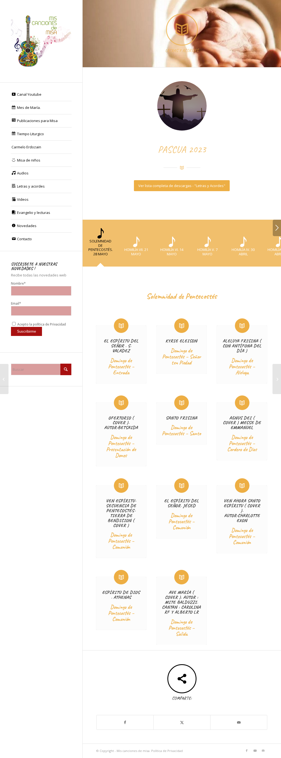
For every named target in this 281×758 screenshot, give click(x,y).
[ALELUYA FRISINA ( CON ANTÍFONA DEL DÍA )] (242, 325)
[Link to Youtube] (255, 750)
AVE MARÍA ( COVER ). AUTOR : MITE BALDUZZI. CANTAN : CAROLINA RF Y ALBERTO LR (181, 602)
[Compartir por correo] (238, 722)
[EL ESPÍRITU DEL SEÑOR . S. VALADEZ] (121, 325)
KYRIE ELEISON (181, 341)
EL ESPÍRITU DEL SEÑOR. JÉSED (181, 503)
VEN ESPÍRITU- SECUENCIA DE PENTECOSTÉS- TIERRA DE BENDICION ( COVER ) (121, 513)
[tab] (100, 245)
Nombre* (18, 283)
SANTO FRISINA (181, 418)
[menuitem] (41, 94)
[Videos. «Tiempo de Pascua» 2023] (4, 379)
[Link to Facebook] (247, 750)
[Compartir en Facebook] (125, 722)
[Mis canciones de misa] (41, 41)
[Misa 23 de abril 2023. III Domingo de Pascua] (276, 379)
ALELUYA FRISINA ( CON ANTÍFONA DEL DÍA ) (242, 345)
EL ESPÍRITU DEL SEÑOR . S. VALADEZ (121, 345)
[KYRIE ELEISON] (181, 325)
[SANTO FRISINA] (181, 402)
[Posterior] (277, 228)
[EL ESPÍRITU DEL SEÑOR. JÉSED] (181, 485)
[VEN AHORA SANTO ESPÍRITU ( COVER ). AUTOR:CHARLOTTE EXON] (242, 485)
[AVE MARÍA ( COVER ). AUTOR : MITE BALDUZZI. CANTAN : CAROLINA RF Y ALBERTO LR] (181, 577)
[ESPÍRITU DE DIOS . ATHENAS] (121, 577)
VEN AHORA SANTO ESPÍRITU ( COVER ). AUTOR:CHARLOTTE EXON (242, 510)
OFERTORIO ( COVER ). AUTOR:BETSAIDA (121, 423)
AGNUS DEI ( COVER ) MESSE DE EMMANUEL (242, 423)
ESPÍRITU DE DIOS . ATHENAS (121, 594)
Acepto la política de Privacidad (41, 324)
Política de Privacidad (167, 751)
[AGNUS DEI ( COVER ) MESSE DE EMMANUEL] (242, 402)
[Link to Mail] (263, 750)
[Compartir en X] (182, 722)
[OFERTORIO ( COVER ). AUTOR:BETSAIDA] (121, 402)
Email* (16, 303)
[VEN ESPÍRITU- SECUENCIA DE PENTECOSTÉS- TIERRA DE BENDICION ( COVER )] (121, 485)
